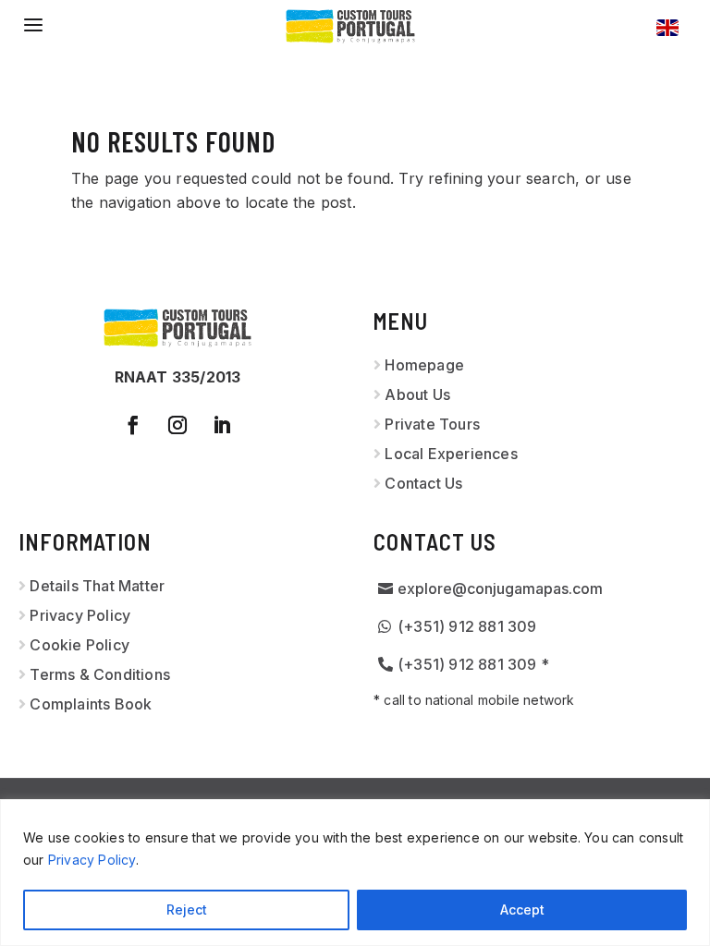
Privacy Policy (92, 859)
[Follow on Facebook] (133, 424)
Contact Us (423, 483)
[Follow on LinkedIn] (221, 424)
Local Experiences (451, 453)
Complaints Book (91, 704)
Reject (186, 909)
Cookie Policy (79, 645)
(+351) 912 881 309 (467, 626)
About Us (417, 394)
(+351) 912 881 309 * (473, 664)
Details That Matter (97, 585)
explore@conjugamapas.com (500, 588)
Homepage (424, 365)
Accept (522, 909)
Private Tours (432, 424)
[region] (355, 872)
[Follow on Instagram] (177, 424)
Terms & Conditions (100, 674)
